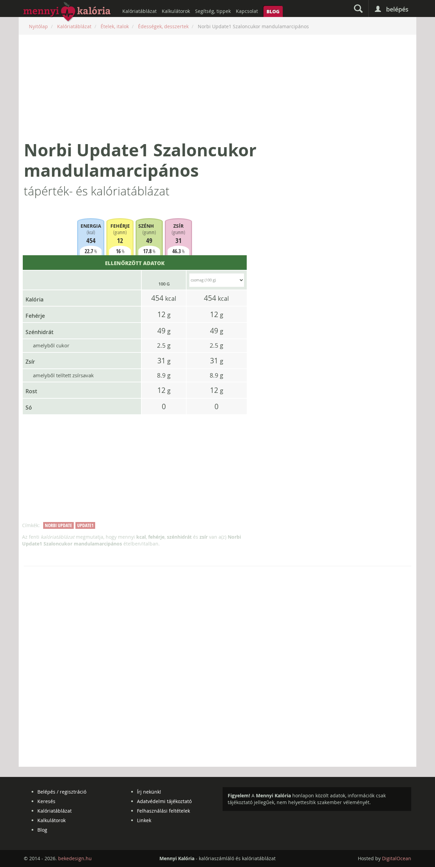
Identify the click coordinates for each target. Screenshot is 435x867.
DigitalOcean (396, 858)
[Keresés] (358, 8)
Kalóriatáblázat (139, 11)
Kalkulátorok (176, 11)
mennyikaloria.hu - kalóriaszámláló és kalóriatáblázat (67, 12)
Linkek (144, 820)
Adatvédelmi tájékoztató (164, 801)
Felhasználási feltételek (163, 811)
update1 (85, 525)
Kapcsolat (247, 11)
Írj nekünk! (149, 791)
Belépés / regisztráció (61, 791)
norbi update (58, 525)
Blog (272, 11)
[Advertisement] (217, 87)
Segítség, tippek (213, 11)
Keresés (46, 801)
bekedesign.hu (75, 858)
